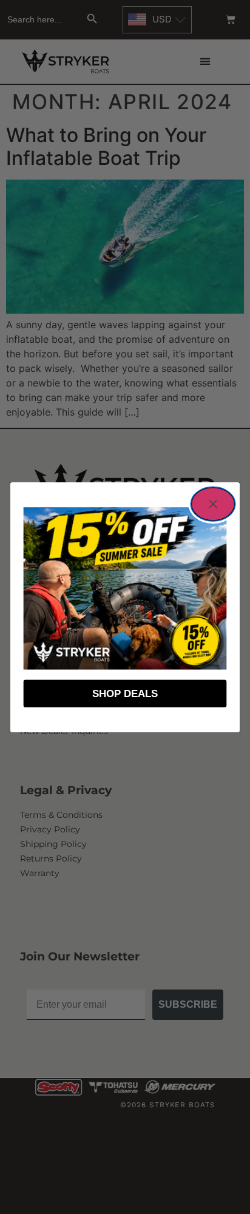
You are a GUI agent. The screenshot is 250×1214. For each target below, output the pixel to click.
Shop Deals (125, 693)
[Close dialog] (213, 503)
